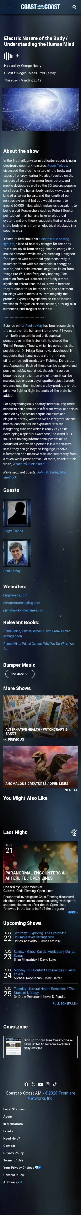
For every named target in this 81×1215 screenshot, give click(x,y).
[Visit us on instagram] (47, 1084)
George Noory (31, 66)
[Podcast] (74, 832)
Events (8, 1131)
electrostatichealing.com (21, 603)
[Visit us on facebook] (26, 1084)
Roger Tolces (27, 73)
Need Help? (11, 1138)
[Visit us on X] (33, 1084)
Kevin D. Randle (54, 997)
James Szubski (50, 941)
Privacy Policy (13, 1153)
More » (73, 912)
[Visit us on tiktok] (54, 1084)
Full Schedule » (65, 1003)
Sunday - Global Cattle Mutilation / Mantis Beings (44, 954)
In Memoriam (13, 1124)
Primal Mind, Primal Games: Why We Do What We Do (38, 646)
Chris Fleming (26, 891)
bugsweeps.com (15, 595)
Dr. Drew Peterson (27, 997)
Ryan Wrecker (32, 887)
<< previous (13, 740)
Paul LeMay (47, 73)
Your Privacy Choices (18, 1168)
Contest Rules (13, 1175)
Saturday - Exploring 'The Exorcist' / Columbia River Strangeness (40, 935)
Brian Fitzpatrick (25, 960)
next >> (71, 790)
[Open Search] (74, 7)
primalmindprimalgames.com (23, 610)
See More (17, 674)
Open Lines (45, 891)
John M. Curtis (48, 472)
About (7, 1117)
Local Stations (14, 1109)
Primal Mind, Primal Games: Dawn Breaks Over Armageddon (36, 633)
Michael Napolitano (28, 978)
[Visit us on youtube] (40, 1084)
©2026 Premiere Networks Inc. (51, 1096)
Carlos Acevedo (25, 941)
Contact (9, 1146)
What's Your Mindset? (28, 464)
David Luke (48, 960)
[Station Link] (40, 7)
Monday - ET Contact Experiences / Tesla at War (44, 972)
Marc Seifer (53, 978)
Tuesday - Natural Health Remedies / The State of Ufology (44, 991)
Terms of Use (13, 1160)
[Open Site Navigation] (6, 7)
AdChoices (11, 1182)
